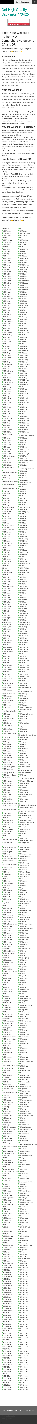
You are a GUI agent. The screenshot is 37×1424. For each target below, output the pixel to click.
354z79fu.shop (25, 1259)
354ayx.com (7, 744)
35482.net (23, 299)
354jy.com (23, 971)
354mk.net (6, 1050)
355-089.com (7, 1317)
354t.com (6, 1156)
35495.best (23, 575)
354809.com (7, 272)
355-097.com (24, 1324)
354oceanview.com (26, 1077)
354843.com (24, 346)
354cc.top (6, 788)
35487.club (23, 387)
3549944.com (7, 670)
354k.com (6, 980)
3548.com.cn (24, 249)
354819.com (7, 296)
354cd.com (23, 788)
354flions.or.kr (24, 876)
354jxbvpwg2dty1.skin (10, 971)
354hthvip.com (8, 942)
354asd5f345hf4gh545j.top (27, 735)
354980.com (24, 634)
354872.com (7, 400)
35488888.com (8, 432)
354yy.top (6, 1254)
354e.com (23, 836)
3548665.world (8, 382)
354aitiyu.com (7, 723)
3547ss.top (23, 236)
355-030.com (7, 1281)
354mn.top (6, 1059)
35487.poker (24, 393)
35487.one (6, 393)
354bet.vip (6, 760)
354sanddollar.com (26, 1129)
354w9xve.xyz (24, 1195)
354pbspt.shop (8, 1089)
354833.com (24, 328)
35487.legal (23, 389)
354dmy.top (24, 827)
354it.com (23, 953)
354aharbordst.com (9, 721)
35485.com (7, 355)
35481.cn (23, 274)
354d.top (23, 801)
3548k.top (6, 476)
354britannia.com (25, 773)
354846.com (24, 348)
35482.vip (6, 306)
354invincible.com (9, 951)
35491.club (6, 514)
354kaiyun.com (8, 989)
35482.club (23, 296)
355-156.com (7, 1360)
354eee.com (7, 854)
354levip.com (24, 1007)
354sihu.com (7, 1138)
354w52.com (7, 1195)
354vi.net (6, 1184)
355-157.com (24, 1360)
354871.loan (7, 398)
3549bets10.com (25, 688)
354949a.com (7, 573)
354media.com (25, 1043)
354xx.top (6, 1222)
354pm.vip (6, 1095)
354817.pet (7, 294)
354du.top (23, 834)
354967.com (7, 600)
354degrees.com (25, 816)
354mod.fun (7, 1062)
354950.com (24, 584)
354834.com (7, 330)
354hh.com (7, 922)
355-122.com (24, 1342)
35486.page (23, 369)
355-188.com (7, 1378)
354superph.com (8, 1153)
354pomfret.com (25, 1095)
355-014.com (7, 1272)
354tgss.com (7, 1160)
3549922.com (24, 665)
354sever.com (24, 1134)
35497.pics (6, 611)
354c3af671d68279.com (26, 779)
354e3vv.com (24, 838)
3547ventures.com (9, 238)
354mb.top (23, 1039)
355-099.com (7, 1326)
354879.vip (23, 407)
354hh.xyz (23, 922)
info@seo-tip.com (15, 1410)
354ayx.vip (23, 744)
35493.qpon (7, 552)
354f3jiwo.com (8, 861)
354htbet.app (24, 931)
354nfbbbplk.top (25, 1071)
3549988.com (24, 681)
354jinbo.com (7, 960)
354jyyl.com (24, 978)
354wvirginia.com (9, 1204)
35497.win (6, 615)
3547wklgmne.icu (25, 238)
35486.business (25, 364)
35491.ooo (6, 521)
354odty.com (24, 1080)
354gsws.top (7, 908)
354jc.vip (6, 958)
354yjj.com (23, 1238)
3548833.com (24, 421)
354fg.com (6, 872)
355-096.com (7, 1324)
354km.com (7, 998)
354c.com (6, 777)
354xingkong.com (9, 1216)
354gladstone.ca (8, 897)
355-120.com (24, 1340)
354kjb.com (23, 994)
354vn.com (23, 1186)
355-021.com (24, 1274)
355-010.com (24, 1268)
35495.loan (23, 579)
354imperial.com (25, 949)
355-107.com (7, 1333)
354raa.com (7, 1111)
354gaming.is (7, 890)
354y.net (22, 1225)
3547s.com (7, 236)
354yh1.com (24, 1234)
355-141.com (24, 1349)
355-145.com (24, 1351)
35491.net (23, 518)
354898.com (7, 463)
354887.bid (6, 427)
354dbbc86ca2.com (9, 810)
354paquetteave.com (10, 1086)
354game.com (24, 888)
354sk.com (23, 1138)
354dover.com (8, 831)
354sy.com (23, 1153)
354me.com (7, 1043)
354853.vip (6, 362)
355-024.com (24, 1277)
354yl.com (6, 1243)
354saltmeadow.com (10, 1127)
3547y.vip (23, 245)
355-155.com (24, 1358)
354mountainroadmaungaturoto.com (14, 1065)
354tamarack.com (26, 1156)
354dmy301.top (8, 829)
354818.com (24, 294)
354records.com (25, 1113)
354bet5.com (24, 760)
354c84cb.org (7, 781)
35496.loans (7, 593)
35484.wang (7, 344)
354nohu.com (7, 1075)
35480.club (23, 256)
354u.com (23, 1171)
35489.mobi (7, 442)
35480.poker (7, 263)
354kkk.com (24, 996)
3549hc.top (23, 694)
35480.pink (23, 260)
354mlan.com (7, 1055)
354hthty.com (7, 940)
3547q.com (7, 231)
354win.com (7, 1200)
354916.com (7, 527)
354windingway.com (26, 1200)
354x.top (6, 1211)
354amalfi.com (8, 729)
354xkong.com (8, 1218)
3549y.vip (23, 703)
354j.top (22, 955)
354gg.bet (6, 892)
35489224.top (24, 449)
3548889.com (24, 432)
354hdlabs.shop (25, 917)
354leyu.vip (6, 1012)
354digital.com (24, 825)
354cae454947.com (26, 781)
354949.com (24, 570)
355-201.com (24, 1383)
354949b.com (24, 573)
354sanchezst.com (9, 1129)
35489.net (23, 442)
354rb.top (6, 1113)
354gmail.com (7, 899)
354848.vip (6, 353)
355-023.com (7, 1277)
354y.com (6, 1225)
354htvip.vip (24, 944)
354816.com (24, 292)
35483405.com (25, 330)
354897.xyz (7, 460)
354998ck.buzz (8, 683)
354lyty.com (7, 1028)
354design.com (8, 820)
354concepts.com (26, 795)
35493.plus (23, 550)
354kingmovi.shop (9, 994)
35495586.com (25, 588)
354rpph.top (7, 1118)
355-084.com (7, 1315)
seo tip (12, 1416)
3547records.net (25, 233)
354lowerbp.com (25, 1021)
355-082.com (7, 1313)
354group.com (24, 904)
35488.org (23, 412)
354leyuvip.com (25, 1014)
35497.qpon (23, 611)
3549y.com (6, 703)
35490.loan (6, 503)
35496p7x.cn (7, 602)
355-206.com (24, 1387)
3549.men (6, 496)
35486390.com (8, 380)
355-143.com (7, 1351)
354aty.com (7, 737)
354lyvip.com (7, 1030)
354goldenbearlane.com (9, 903)
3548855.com (24, 423)
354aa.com (23, 712)
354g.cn (22, 883)
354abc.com (7, 716)
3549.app (23, 491)
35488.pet (6, 414)
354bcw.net (7, 755)
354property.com (8, 1102)
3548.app (23, 247)
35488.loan (6, 412)
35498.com (7, 629)
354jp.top (23, 965)
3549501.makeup (8, 586)
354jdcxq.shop (24, 958)
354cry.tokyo (24, 799)
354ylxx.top (23, 1243)
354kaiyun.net (24, 989)
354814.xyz (7, 292)
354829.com (24, 319)
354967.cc (23, 597)
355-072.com (24, 1306)
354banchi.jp (24, 749)
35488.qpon (23, 414)
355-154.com (7, 1358)
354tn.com (6, 1165)
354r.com (6, 1109)
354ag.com (23, 718)
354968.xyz (23, 600)
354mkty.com (7, 1052)
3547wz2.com (7, 242)
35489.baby (7, 438)
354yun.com (24, 1247)
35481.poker (24, 283)
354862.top (23, 378)
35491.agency (24, 512)
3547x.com (23, 242)
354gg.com (23, 892)
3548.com (6, 249)
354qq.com (7, 1104)
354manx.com (24, 1037)
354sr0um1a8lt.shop (10, 1147)
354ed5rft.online (25, 847)
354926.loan (24, 543)
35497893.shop (25, 622)
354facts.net (7, 867)
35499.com (23, 654)
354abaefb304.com (26, 714)
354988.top (7, 645)
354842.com (7, 346)
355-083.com (24, 1313)
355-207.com (7, 1389)
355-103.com (24, 1329)
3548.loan (6, 251)
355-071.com (7, 1306)
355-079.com (24, 1311)
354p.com (23, 1084)
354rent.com (7, 1116)
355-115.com (7, 1338)
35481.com (7, 276)
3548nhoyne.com (25, 482)
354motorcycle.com (26, 1062)
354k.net (22, 980)
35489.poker (7, 445)
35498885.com (8, 652)
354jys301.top (24, 976)
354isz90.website (9, 953)
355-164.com (7, 1367)
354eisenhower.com (26, 854)
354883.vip (6, 421)
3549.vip (22, 498)
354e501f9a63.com (26, 840)
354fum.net (7, 881)
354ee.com (23, 852)
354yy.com (23, 1252)
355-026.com (7, 1279)
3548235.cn (23, 310)
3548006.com (24, 265)
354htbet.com (8, 933)
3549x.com (23, 700)
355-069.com (24, 1304)
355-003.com (7, 1268)
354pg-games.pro (25, 1091)
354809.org (23, 272)
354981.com (24, 638)
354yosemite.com (26, 1245)
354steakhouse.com (26, 1149)
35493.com (7, 545)
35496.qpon (7, 595)
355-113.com (24, 1335)
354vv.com (6, 1193)
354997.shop (24, 674)
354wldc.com (7, 1202)
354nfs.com (7, 1073)
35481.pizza (7, 283)
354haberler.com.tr (26, 910)
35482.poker (7, 303)
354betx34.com (25, 767)
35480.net (6, 260)
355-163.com (24, 1365)
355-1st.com (24, 1380)
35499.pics (6, 658)
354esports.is (7, 856)
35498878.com (8, 649)
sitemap (10, 1419)
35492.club (23, 530)
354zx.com (23, 1261)
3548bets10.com (8, 467)
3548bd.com (24, 465)
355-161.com (24, 1362)
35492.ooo (23, 534)
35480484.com (25, 267)
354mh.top (6, 1046)
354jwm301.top (8, 969)
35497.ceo (23, 602)
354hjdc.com (7, 926)
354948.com (7, 570)
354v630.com (24, 1178)
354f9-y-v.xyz (24, 863)
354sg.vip (23, 1136)
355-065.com (24, 1299)
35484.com (23, 337)
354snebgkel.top (8, 1143)
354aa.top (6, 714)
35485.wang (24, 360)
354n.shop (6, 1071)
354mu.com (24, 1066)
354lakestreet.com (26, 1005)
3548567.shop (7, 364)
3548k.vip (23, 476)
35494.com (7, 559)
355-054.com (24, 1293)
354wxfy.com (24, 1207)
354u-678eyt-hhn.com (10, 1171)
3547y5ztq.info (8, 247)
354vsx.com (7, 1191)
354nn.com (23, 1073)
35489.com (7, 440)
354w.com (23, 1193)
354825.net (23, 315)
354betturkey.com (9, 767)
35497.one (6, 609)
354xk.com (23, 1216)
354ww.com (24, 1204)
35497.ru (6, 613)
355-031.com (24, 1281)
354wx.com (7, 1207)
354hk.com (23, 926)
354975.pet (7, 618)
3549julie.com (7, 696)
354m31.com (7, 1034)
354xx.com (23, 1220)
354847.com (7, 351)
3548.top (23, 254)
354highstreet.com (26, 924)
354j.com (6, 955)
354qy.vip (6, 1107)
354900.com (24, 505)
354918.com (24, 527)
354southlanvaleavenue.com (27, 1144)
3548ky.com (24, 478)
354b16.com (7, 749)
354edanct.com (8, 849)
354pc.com (23, 1089)
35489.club (23, 438)
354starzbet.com (9, 1149)
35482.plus (23, 301)
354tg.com (23, 1158)
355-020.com (7, 1274)
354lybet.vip (24, 1025)
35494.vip (6, 564)
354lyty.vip (23, 1028)
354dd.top (23, 813)
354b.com (23, 746)
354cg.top (6, 790)
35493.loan (23, 545)
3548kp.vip (6, 478)
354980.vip (6, 636)
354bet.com (24, 758)
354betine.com (8, 762)
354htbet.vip (24, 933)
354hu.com (7, 946)
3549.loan (23, 494)
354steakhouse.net (9, 1151)
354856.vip (23, 362)
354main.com (24, 1034)
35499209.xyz (7, 665)
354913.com (24, 525)
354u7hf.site (24, 1174)
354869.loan (24, 384)
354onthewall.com (26, 1082)
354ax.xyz (6, 742)
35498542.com (25, 640)
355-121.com (7, 1342)
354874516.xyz (8, 405)
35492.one (6, 534)
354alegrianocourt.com (25, 727)
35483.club (23, 321)
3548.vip (6, 256)
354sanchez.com (25, 1127)
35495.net (6, 582)
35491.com (23, 514)
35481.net (23, 278)
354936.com (7, 557)
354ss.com (23, 1147)
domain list (30, 1410)
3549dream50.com (9, 694)
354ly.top (23, 1023)
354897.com (24, 456)
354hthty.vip (24, 940)
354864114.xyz (25, 380)
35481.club (6, 274)
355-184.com (24, 1374)
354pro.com (7, 1100)
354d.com (6, 801)
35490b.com (7, 512)
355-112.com (7, 1335)
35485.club (23, 353)
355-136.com (24, 1347)
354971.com (24, 615)
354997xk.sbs (7, 679)
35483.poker (7, 326)
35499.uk (6, 661)
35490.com (23, 500)
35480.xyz (6, 265)
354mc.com (7, 1041)
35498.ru (6, 634)
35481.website (24, 287)
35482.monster (8, 299)
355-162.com (7, 1365)
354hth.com (7, 935)
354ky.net (6, 1001)
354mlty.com (24, 1055)
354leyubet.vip (8, 1014)
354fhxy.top (7, 874)
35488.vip (6, 416)
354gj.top (23, 895)
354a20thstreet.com (26, 709)
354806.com (7, 269)
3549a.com (7, 685)
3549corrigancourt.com (25, 691)
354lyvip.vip (23, 1030)
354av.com (6, 740)
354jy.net (6, 974)
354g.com (6, 885)
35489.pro (23, 445)
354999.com (24, 683)
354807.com (24, 269)
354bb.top (23, 753)
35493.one (6, 550)
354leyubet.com (25, 1012)
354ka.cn (23, 983)
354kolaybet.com (25, 998)
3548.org (6, 254)
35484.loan (6, 339)
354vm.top (6, 1186)
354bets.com (7, 764)
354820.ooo (24, 308)
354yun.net (6, 1250)
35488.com (23, 409)
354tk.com (23, 1162)
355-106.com (24, 1331)
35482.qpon (23, 303)
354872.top (23, 400)
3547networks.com (9, 229)
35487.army (7, 387)
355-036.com (24, 1283)
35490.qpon (7, 505)
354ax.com (23, 740)
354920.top (23, 541)
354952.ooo (7, 588)
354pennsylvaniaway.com (10, 1092)
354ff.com (23, 870)
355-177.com (7, 1371)
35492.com (7, 532)
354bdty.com (7, 758)
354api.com (7, 731)
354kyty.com (24, 1001)
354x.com (6, 1209)
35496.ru (22, 595)
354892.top (7, 449)
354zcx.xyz (6, 1261)
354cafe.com (7, 783)
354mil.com (23, 1046)
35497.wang (24, 613)
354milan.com (7, 1048)
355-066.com (7, 1302)
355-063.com (7, 1299)
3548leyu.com (24, 480)
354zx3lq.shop (8, 1263)
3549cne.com (7, 690)
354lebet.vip (7, 1007)
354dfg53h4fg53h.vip (27, 822)
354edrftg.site (8, 852)
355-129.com (7, 1344)
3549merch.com (8, 700)
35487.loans (7, 391)
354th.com (23, 1160)
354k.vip (5, 983)
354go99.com (24, 899)
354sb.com (23, 1132)
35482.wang (24, 306)
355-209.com (24, 1389)
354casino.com (8, 785)
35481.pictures (25, 281)
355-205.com (7, 1387)
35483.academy (8, 321)
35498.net (23, 629)
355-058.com (24, 1295)
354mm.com (7, 1057)
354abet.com (24, 716)
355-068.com (7, 1304)
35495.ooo (23, 582)
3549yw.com (24, 705)
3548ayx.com (24, 463)
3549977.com (24, 676)
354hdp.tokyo (24, 919)
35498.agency (7, 627)
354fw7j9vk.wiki (8, 883)
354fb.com (6, 870)
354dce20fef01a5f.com (26, 811)
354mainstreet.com (9, 1037)
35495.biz (6, 577)
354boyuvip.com (8, 773)
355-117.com (24, 1338)
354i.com (6, 949)
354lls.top (6, 1019)
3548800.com (7, 418)
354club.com (24, 790)
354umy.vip (23, 1176)
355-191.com (7, 1380)
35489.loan (23, 440)
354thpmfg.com (8, 1162)
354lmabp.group (8, 1021)
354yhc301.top (25, 1236)
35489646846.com (9, 456)
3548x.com (23, 487)
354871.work (24, 398)
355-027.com (24, 1279)
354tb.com (6, 1158)
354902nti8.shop (8, 507)
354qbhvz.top (24, 1102)
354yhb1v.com (8, 1236)
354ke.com (23, 992)
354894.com (7, 454)
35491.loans (7, 518)
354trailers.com (25, 1165)
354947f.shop (24, 568)
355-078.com (7, 1311)
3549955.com (24, 670)
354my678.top (8, 1068)
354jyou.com (7, 976)
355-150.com (7, 1356)
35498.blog (23, 627)
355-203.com (24, 1385)
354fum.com (24, 879)
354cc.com (23, 785)
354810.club (7, 290)
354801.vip (6, 267)
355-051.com (24, 1290)
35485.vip (6, 360)
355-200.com (7, 1383)
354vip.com (23, 1184)
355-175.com (24, 1369)
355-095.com (24, 1322)
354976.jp (23, 618)
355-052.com (7, 1293)
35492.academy (8, 530)
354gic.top (6, 895)
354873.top (7, 403)
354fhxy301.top (25, 874)
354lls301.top (24, 1019)
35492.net (23, 532)
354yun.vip (23, 1250)
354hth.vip (23, 935)
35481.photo (7, 281)
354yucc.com (7, 1247)
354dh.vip (6, 825)
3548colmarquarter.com (26, 469)
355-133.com (7, 1347)
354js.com (6, 967)
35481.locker (7, 278)
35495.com (7, 579)
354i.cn (22, 946)
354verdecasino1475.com (26, 1182)
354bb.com (7, 753)
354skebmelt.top (8, 1141)
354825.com (24, 312)
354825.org (7, 317)
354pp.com (7, 1098)
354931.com (7, 554)
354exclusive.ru (25, 856)
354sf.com (6, 1136)
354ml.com (23, 1052)
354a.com (6, 707)
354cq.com (23, 797)
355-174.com (7, 1369)
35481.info (23, 276)
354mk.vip (23, 1050)
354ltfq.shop (7, 1023)
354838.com (24, 335)
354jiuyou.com (8, 962)
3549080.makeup (25, 507)
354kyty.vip (23, 1003)
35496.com (7, 591)
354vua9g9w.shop (25, 1191)
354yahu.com (7, 1232)
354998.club (24, 679)
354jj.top (6, 965)
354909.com (24, 509)
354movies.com (25, 1064)
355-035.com (7, 1283)
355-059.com (7, 1297)
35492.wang (24, 539)
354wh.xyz (23, 1198)
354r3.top (23, 1109)
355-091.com (7, 1320)
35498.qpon (23, 631)
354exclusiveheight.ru (10, 858)
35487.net (23, 391)
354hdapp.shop (8, 915)
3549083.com (7, 509)
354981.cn (6, 638)
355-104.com (7, 1331)
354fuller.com (7, 879)
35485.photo (24, 355)
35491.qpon (23, 521)
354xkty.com (24, 1218)
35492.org (6, 536)
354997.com (7, 674)
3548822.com (24, 418)
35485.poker (7, 357)
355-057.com (7, 1295)
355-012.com (7, 1270)
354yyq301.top (8, 1256)
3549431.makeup (25, 564)
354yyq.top (23, 1254)
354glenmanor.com (26, 897)
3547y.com (6, 245)
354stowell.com (25, 1151)
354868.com (24, 382)
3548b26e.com (8, 465)
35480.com (7, 258)
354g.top (6, 888)
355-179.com (24, 1371)
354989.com (24, 652)
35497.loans (7, 606)
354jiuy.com (24, 960)
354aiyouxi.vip (7, 725)
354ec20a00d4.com (9, 847)
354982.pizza (7, 640)
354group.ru (7, 906)
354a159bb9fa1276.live (9, 711)
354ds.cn (23, 831)
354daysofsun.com (26, 807)
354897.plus (7, 458)
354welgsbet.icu (8, 1198)
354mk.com (24, 1048)
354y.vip (5, 1227)
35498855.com (25, 645)
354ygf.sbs (7, 1234)
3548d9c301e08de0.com (9, 473)
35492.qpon (23, 536)
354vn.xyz (23, 1189)
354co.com (7, 795)
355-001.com (7, 1265)
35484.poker (7, 342)
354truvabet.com (9, 1167)
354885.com (7, 423)
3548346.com (7, 333)
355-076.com (7, 1308)
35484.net (23, 339)
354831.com (7, 328)
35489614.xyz (24, 454)
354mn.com (24, 1057)
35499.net (23, 656)
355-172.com (24, 1367)
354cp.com (7, 797)
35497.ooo (23, 609)
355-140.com (7, 1349)
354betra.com (24, 762)
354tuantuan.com (9, 1169)
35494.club (23, 557)
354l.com (6, 1005)
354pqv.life (23, 1098)
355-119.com (7, 1340)
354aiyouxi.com (25, 723)
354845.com (7, 348)
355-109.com (24, 1333)
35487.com (7, 389)
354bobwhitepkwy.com (25, 770)
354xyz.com (24, 1222)
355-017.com (24, 1272)
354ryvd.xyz (7, 1122)
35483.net (23, 324)
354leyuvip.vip (7, 1016)
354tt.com (23, 1167)
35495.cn (23, 577)
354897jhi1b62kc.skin (27, 460)
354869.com (7, 384)
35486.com (23, 366)
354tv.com (23, 1169)
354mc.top (23, 1041)
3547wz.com (7, 240)
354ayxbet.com (8, 746)
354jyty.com (7, 978)
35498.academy (25, 624)
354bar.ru (23, 751)
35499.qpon (23, 658)
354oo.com (7, 1084)
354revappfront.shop (27, 1116)
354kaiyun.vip (7, 992)
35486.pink (23, 371)
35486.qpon (23, 373)
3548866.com (24, 425)
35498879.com (25, 649)
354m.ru (22, 1032)
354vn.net (6, 1189)
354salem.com (25, 1125)
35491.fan (6, 516)
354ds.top (6, 834)
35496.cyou (23, 591)
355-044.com (7, 1288)
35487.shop (23, 396)
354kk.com (6, 996)
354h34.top (7, 910)
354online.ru (7, 1082)
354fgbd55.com (25, 872)
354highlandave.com (10, 924)
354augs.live (24, 737)
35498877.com (25, 647)
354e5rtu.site (7, 843)
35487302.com (25, 403)
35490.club (6, 500)
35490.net (23, 503)
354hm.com (7, 928)
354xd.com (23, 1211)
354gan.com (24, 890)
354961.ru (6, 597)
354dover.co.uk (25, 829)
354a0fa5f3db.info (26, 707)
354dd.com (7, 813)
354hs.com (7, 931)
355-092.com (24, 1320)
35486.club (6, 366)
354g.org (23, 885)
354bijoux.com (8, 769)
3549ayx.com (24, 685)
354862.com (7, 378)
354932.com (24, 554)
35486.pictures (8, 371)
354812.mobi (24, 290)
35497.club (6, 604)
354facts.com (24, 865)
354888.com (24, 430)
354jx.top (23, 969)
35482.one (6, 301)
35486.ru (6, 375)
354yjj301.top (24, 1241)
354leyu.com (24, 1010)
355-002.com (24, 1265)
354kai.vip (23, 987)
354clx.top (6, 792)
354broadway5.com (9, 775)
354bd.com (23, 755)
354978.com (24, 620)
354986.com (7, 643)
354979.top (7, 624)
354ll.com (23, 1016)
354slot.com (24, 1141)
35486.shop (23, 375)
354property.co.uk (25, 1100)
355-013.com (24, 1270)
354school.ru (7, 1134)
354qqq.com (24, 1104)
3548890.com (7, 434)
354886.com (7, 425)
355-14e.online (24, 1353)
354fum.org (24, 881)
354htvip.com (7, 944)
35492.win (6, 541)
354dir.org (6, 827)
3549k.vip (23, 696)
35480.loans (24, 258)
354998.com (7, 681)
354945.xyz (23, 566)
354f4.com (23, 861)
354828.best (7, 319)
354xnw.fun (7, 1220)
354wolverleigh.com (26, 1202)
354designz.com (8, 822)
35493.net (23, 548)
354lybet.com (7, 1025)
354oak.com (7, 1077)
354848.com (24, 351)
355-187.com (24, 1376)
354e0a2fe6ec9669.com (9, 840)
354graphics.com (25, 901)
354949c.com (7, 575)
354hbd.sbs (7, 913)
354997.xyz (7, 676)
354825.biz (6, 312)
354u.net (6, 1174)
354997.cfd (23, 672)
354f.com (23, 858)
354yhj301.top (7, 1238)
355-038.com (7, 1286)
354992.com (24, 663)
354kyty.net (7, 1003)
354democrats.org (26, 818)
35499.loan (6, 656)
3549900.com (24, 661)
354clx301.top (24, 792)
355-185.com (7, 1376)
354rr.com (23, 1118)
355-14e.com (7, 1353)
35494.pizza (7, 561)
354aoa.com (24, 729)
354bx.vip (23, 775)
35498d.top (7, 654)
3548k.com (23, 473)
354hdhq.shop (24, 915)
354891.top (23, 447)
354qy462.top (24, 1107)
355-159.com (7, 1362)
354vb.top (6, 1180)
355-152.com (24, 1356)
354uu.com (7, 1178)
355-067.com (24, 1302)
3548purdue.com (8, 485)
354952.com (24, 586)
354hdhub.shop (8, 917)
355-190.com (24, 1378)
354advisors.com (9, 718)
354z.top (23, 1256)
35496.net (23, 593)
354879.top (7, 407)
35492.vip (6, 539)
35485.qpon (23, 357)
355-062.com (24, 1297)
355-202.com (7, 1385)
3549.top (6, 498)
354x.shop (23, 1209)
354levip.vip (7, 1010)
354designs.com (25, 820)
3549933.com (24, 667)
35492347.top (7, 543)
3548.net (23, 251)
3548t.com (23, 485)
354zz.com (23, 1263)
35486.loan (6, 369)
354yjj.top (6, 1241)
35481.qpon (7, 285)
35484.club (6, 337)
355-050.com (7, 1290)
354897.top (23, 458)
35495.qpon (7, 584)
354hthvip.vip (24, 942)
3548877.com (7, 430)
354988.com (24, 643)
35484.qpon (23, 342)
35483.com (7, 324)
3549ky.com (7, 698)
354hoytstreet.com (26, 928)
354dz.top (6, 836)
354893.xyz (23, 451)
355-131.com (24, 1344)
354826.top (23, 317)
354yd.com (23, 1232)
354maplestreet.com (10, 1039)
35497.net (23, 606)
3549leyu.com (24, 698)
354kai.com (23, 985)
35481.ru (22, 285)
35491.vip (23, 523)
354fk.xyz (6, 876)
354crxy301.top (8, 799)
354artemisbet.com (9, 734)
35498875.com (8, 647)
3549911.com (7, 663)
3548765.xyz (24, 405)
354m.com (6, 1032)
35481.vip (6, 287)
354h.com (23, 908)
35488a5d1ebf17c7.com (26, 436)
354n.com (23, 1068)
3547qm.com (7, 233)
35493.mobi (7, 548)
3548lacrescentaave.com (10, 482)
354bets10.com (25, 764)
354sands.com (8, 1132)
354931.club (24, 552)
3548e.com (23, 471)
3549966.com (7, 672)
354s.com (23, 1122)
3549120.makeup (8, 525)
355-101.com (24, 1326)
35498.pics (6, 631)
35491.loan (23, 516)
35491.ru (6, 523)
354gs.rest (23, 906)
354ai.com (23, 721)
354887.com (24, 427)
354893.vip (6, 451)
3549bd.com (7, 688)
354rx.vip (23, 1120)
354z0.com (7, 1259)
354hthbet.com (8, 937)
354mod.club (24, 1059)
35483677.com (25, 333)
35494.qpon (23, 561)
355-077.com (24, 1308)
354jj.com (23, 962)
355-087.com (24, 1315)
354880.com (24, 416)
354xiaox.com (7, 1213)
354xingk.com (24, 1213)
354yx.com (6, 1252)
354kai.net (6, 987)
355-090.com (24, 1317)
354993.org (7, 667)
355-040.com (24, 1286)
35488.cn (6, 409)
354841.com (24, 344)
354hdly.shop (7, 919)
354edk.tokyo (24, 849)
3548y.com (23, 489)
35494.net (23, 559)
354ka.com (6, 985)
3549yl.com (7, 705)
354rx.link (6, 1120)
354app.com (24, 731)
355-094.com (7, 1322)
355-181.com (7, 1374)
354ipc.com (23, 951)
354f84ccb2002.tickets (9, 864)
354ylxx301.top (8, 1245)
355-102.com (7, 1329)
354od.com (7, 1080)
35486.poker (7, 373)
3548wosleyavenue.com (9, 488)
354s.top (6, 1125)
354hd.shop (23, 913)
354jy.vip (22, 974)
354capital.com (25, 783)
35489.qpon (7, 447)
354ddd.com (7, 816)
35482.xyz (6, 308)
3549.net (23, 496)
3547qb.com (24, 231)
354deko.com (7, 818)
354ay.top (23, 742)
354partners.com (25, 1086)
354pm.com (24, 1093)
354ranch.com (24, 1111)
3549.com (6, 494)
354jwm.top (24, 967)
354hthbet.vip (24, 937)
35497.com (23, 604)
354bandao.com (8, 751)
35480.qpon (23, 263)
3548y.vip (6, 491)
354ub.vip (6, 1176)
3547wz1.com (24, 240)
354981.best (24, 636)
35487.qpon (7, 396)
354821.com (7, 310)
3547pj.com (23, 229)
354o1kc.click (24, 1075)
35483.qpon (23, 326)
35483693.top (7, 335)
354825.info (7, 315)
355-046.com (24, 1288)
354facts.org (24, 867)
